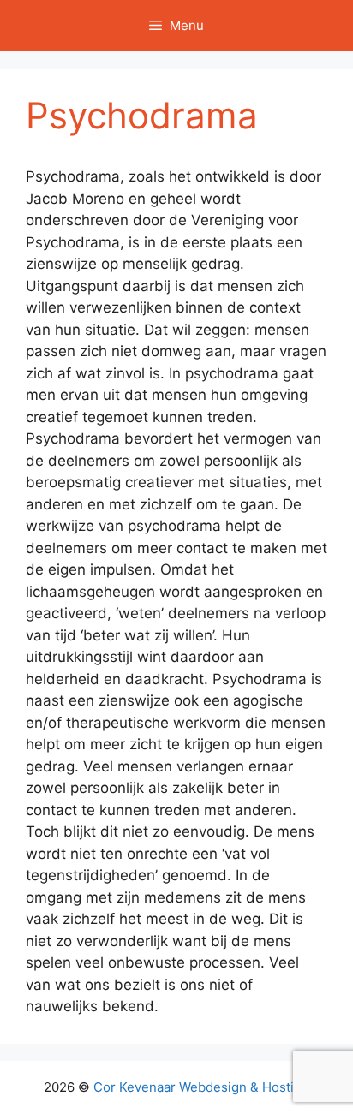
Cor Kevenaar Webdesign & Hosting (201, 1087)
